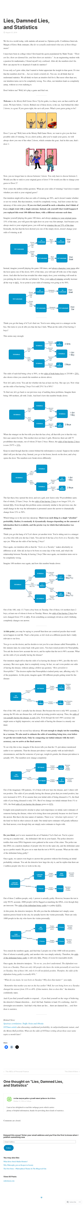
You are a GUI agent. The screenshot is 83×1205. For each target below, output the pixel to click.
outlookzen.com (8, 1181)
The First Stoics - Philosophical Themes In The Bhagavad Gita (24, 1168)
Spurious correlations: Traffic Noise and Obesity (23, 1023)
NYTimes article (10, 1027)
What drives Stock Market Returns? (15, 1161)
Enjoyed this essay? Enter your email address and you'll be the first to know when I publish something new (40, 1136)
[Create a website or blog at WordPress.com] (41, 1197)
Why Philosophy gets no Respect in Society (18, 1165)
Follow (8, 1148)
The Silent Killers (71, 1071)
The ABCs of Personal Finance (16, 1071)
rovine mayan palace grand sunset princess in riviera (34, 1098)
